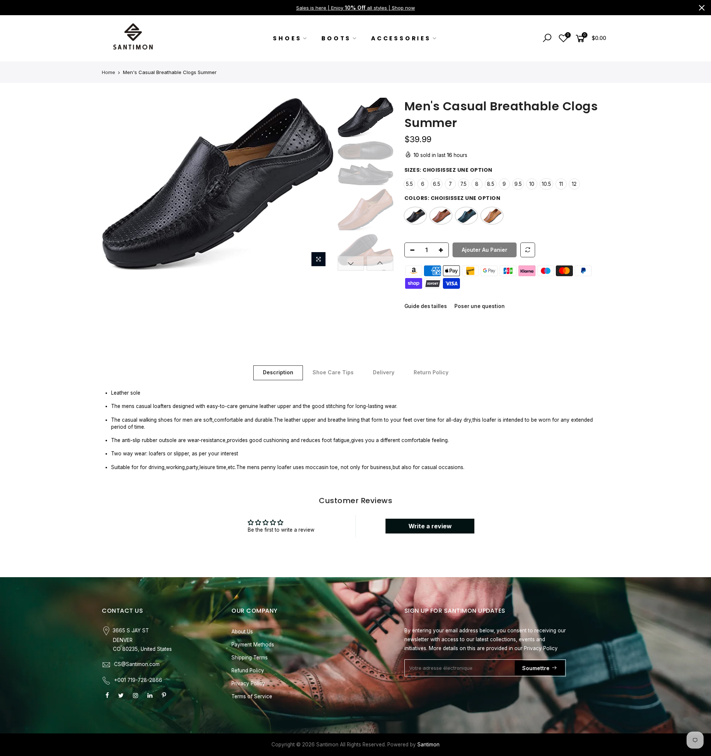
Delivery (383, 372)
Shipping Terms (249, 657)
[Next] (321, 184)
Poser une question (479, 306)
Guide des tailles (425, 306)
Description (278, 372)
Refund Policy (247, 670)
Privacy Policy (248, 683)
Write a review (430, 526)
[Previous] (115, 184)
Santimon (428, 744)
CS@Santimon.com (137, 664)
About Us (242, 632)
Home (108, 72)
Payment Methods (252, 645)
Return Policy (431, 372)
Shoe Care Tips (333, 372)
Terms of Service (251, 696)
